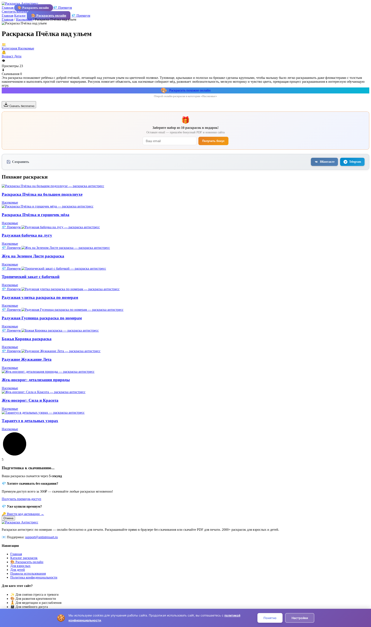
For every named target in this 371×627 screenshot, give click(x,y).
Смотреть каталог (15, 11)
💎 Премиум (62, 7)
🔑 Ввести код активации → (23, 514)
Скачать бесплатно (21, 106)
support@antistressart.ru (41, 537)
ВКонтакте (327, 161)
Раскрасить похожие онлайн (186, 90)
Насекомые (24, 19)
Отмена (8, 518)
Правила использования (28, 573)
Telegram (355, 161)
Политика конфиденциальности (33, 577)
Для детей (17, 569)
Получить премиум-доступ (21, 499)
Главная (8, 7)
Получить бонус (213, 141)
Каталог (20, 15)
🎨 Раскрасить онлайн (34, 7)
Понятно (270, 618)
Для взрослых (20, 566)
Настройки (300, 618)
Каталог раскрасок (24, 558)
